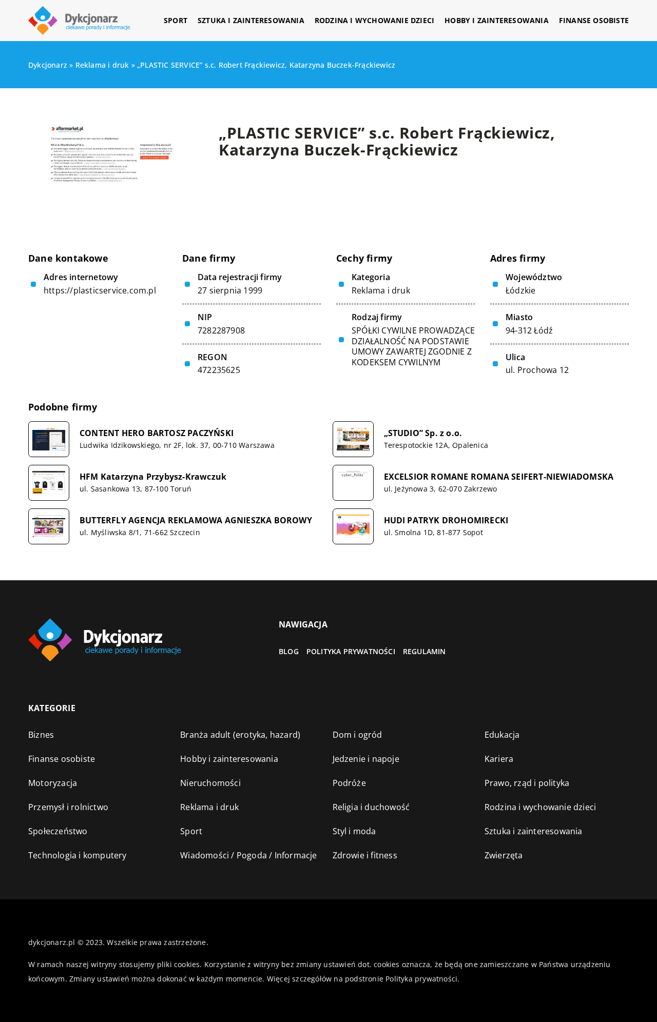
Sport (175, 20)
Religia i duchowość (371, 807)
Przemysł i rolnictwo (68, 807)
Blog (289, 651)
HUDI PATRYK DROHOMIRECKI (446, 520)
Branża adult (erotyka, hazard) (240, 734)
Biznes (41, 734)
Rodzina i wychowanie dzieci (374, 20)
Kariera (499, 758)
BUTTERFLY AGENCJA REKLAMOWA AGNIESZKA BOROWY (196, 520)
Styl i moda (354, 831)
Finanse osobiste (594, 20)
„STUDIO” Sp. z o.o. (423, 433)
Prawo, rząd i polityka (527, 783)
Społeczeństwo (58, 831)
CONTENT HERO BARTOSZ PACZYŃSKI (157, 433)
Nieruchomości (210, 783)
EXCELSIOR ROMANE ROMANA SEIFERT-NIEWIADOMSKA (499, 476)
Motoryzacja (52, 783)
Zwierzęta (504, 855)
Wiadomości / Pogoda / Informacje (248, 855)
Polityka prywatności (350, 651)
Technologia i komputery (77, 855)
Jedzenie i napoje (366, 758)
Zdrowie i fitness (365, 855)
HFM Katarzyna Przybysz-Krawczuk (153, 476)
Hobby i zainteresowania (497, 20)
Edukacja (502, 734)
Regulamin (424, 651)
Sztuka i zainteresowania (251, 20)
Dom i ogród (357, 734)
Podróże (349, 783)
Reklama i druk (381, 290)
